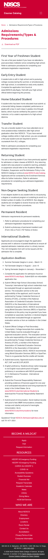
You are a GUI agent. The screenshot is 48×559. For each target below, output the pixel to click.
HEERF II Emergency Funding (24, 462)
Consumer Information (24, 538)
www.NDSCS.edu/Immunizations (18, 410)
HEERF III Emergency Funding (24, 459)
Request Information (24, 447)
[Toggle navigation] (41, 13)
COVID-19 (24, 469)
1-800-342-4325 (28, 548)
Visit (24, 443)
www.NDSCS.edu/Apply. (15, 276)
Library (24, 493)
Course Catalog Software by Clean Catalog (24, 556)
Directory (24, 515)
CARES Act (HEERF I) (24, 466)
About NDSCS (24, 511)
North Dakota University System (33, 554)
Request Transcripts (24, 482)
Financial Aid (24, 479)
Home (3, 25)
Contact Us (24, 528)
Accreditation (24, 531)
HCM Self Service (24, 499)
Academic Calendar (24, 486)
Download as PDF (12, 44)
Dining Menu (24, 496)
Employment (24, 518)
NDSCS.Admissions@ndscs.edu (29, 417)
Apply (24, 440)
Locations (24, 521)
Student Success (24, 476)
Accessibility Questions (24, 472)
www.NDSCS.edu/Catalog (34, 173)
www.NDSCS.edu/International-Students (21, 391)
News (24, 489)
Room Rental (24, 525)
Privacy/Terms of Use (24, 535)
